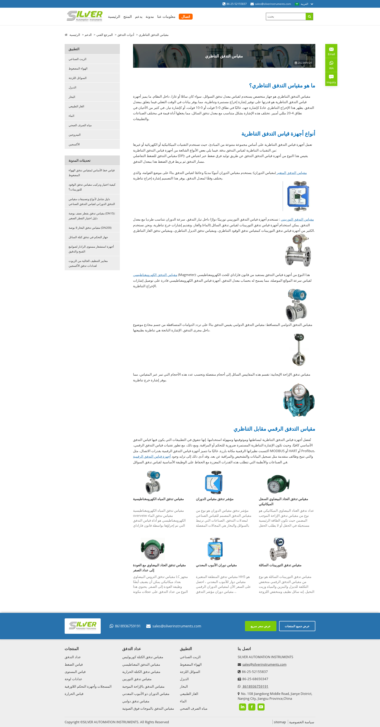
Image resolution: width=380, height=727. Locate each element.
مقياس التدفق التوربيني (297, 219)
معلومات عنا (166, 16)
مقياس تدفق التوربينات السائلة (280, 565)
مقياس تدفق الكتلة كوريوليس (142, 657)
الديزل (72, 87)
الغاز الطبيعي (76, 106)
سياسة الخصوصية (301, 722)
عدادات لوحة (73, 679)
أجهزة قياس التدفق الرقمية (152, 456)
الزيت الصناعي (77, 59)
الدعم (88, 35)
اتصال (185, 16)
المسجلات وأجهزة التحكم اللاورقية (88, 686)
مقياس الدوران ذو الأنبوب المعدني (145, 693)
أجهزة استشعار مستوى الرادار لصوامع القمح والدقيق (91, 249)
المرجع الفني (104, 35)
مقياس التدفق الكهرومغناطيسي (155, 274)
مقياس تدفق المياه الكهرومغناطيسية (158, 499)
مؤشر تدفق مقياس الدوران (215, 499)
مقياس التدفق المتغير (292, 172)
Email (330, 52)
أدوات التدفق (125, 35)
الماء (71, 116)
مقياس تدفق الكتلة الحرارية (141, 671)
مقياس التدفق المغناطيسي (141, 664)
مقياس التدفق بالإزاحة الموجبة (143, 686)
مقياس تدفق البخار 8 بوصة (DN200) (90, 228)
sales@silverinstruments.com (273, 4)
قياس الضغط (74, 664)
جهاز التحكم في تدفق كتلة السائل (88, 237)
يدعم (138, 16)
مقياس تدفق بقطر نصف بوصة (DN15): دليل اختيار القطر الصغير (92, 215)
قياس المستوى (75, 671)
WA (329, 69)
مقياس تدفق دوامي (135, 701)
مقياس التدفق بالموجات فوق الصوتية (148, 708)
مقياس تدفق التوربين (137, 679)
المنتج (127, 16)
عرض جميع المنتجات (297, 626)
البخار (72, 97)
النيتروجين (75, 135)
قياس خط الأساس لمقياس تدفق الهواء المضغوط (92, 172)
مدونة (150, 16)
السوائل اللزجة (78, 78)
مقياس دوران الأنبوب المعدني (216, 565)
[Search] (309, 16)
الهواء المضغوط (78, 68)
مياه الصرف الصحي (80, 125)
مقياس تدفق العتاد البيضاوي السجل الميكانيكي (283, 501)
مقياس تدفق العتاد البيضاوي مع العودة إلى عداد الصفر (159, 567)
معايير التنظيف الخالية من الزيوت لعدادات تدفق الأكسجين (88, 263)
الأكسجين (74, 144)
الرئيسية (114, 16)
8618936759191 (128, 626)
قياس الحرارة (74, 693)
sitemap (280, 722)
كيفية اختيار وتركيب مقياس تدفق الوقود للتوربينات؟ (92, 187)
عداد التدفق (73, 657)
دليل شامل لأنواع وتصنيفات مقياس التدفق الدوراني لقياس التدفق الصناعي (92, 201)
